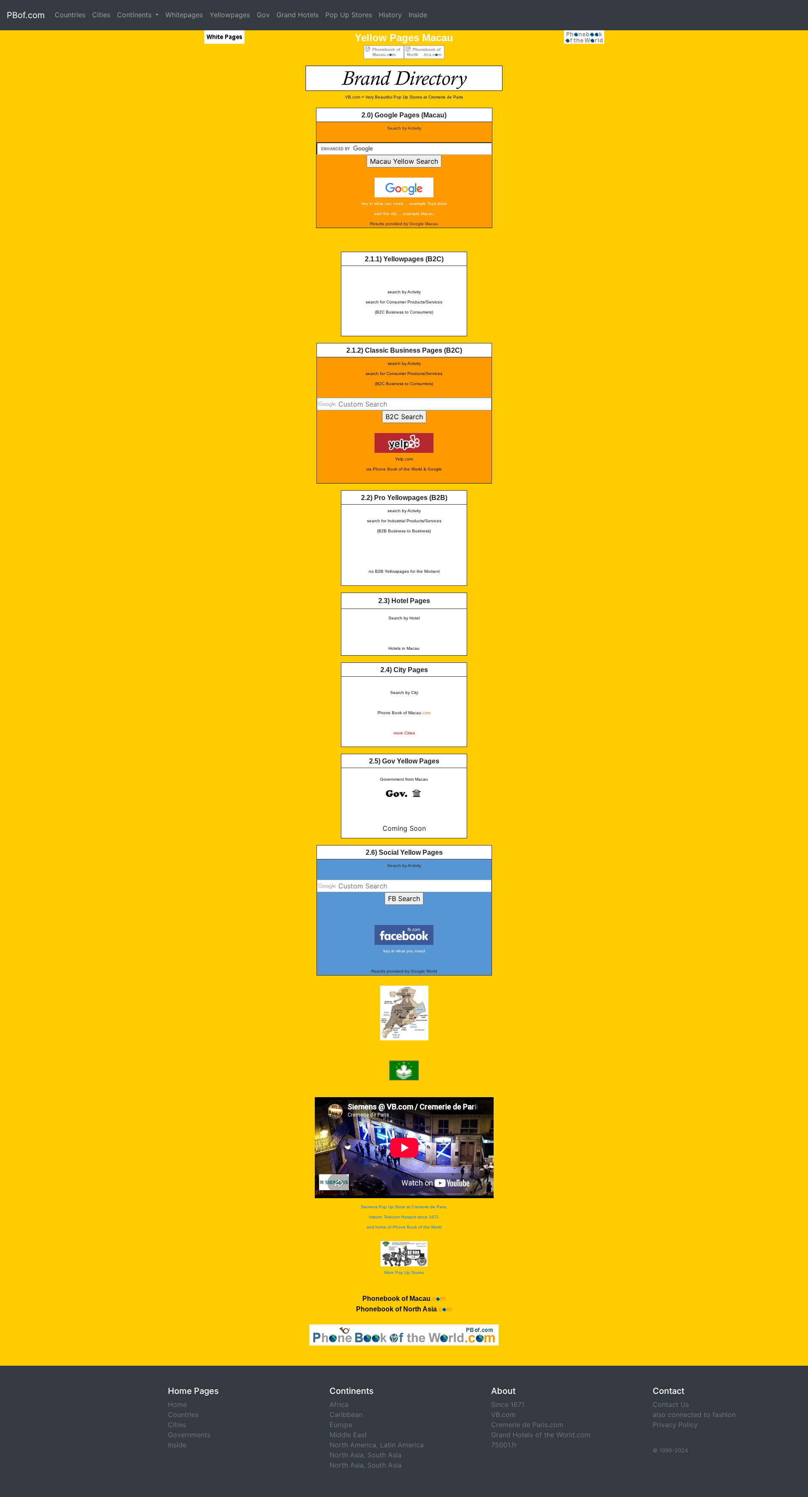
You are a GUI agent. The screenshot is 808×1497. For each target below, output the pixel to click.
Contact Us (671, 1404)
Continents (135, 15)
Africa (339, 1404)
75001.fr (504, 1445)
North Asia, (347, 1455)
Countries (70, 15)
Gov (263, 15)
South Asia (384, 1455)
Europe (341, 1424)
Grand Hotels (297, 15)
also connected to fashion (694, 1414)
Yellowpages (230, 15)
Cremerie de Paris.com (527, 1424)
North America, (354, 1445)
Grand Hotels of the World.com (540, 1435)
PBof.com (26, 15)
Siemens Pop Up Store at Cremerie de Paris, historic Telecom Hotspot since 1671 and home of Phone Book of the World (404, 1217)
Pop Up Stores (348, 15)
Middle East (348, 1435)
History (390, 15)
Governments (189, 1435)
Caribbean (346, 1414)
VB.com (503, 1414)
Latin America (402, 1445)
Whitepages (184, 15)
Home (177, 1404)
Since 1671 (507, 1404)
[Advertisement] (204, 192)
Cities (101, 15)
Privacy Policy (675, 1424)
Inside (418, 15)
